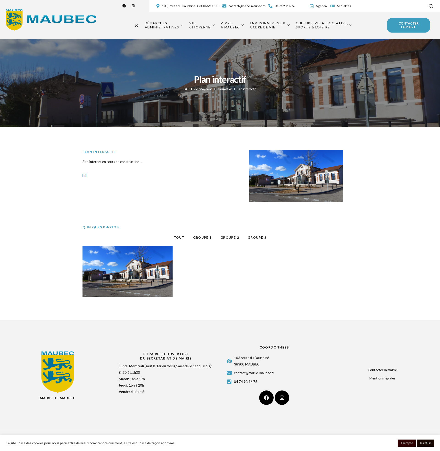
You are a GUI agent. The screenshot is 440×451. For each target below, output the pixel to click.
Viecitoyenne (200, 25)
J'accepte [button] (406, 443)
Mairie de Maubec (57, 398)
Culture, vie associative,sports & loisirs (322, 25)
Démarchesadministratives (162, 25)
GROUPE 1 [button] (202, 237)
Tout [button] (179, 237)
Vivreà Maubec (230, 25)
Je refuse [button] (426, 443)
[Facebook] (124, 6)
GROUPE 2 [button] (229, 237)
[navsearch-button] (431, 5)
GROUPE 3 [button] (257, 237)
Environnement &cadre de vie (268, 25)
